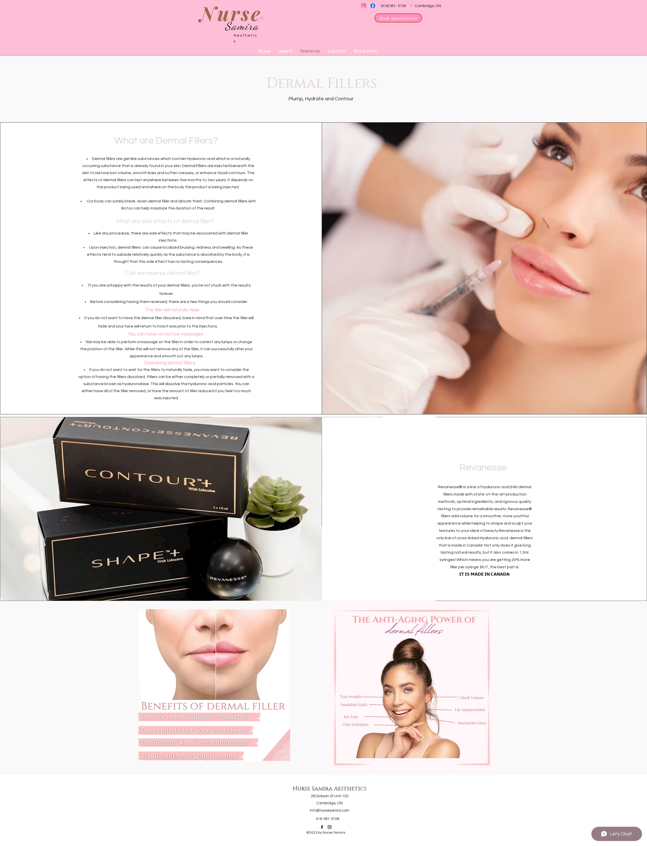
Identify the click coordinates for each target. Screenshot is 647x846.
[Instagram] (363, 6)
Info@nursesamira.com (329, 810)
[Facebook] (372, 6)
